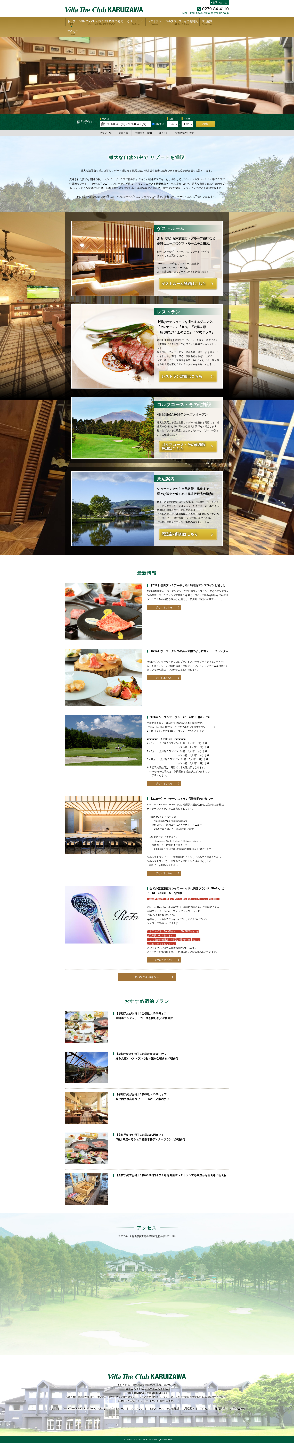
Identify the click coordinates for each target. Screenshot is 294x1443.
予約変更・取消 (143, 132)
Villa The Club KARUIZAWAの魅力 (101, 22)
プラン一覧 (106, 132)
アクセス (72, 32)
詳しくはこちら (164, 607)
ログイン (163, 132)
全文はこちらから (164, 960)
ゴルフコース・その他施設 (181, 22)
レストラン (154, 22)
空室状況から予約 (184, 132)
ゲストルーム (135, 22)
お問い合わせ (220, 2)
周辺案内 (207, 22)
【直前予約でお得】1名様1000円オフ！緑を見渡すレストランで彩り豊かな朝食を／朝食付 (171, 1175)
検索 (205, 123)
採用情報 (220, 1408)
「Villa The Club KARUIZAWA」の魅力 (83, 1408)
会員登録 (123, 132)
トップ (71, 22)
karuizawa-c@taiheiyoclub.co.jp (209, 13)
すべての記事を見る (147, 977)
